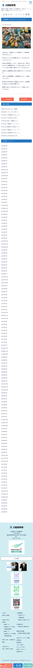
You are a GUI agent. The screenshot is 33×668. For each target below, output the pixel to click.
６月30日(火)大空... (9, 136)
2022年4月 (4, 300)
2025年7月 (4, 184)
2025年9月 (4, 178)
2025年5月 (4, 190)
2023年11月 (4, 244)
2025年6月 (4, 187)
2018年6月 (4, 437)
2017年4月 (4, 479)
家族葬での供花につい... (11, 127)
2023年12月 (4, 241)
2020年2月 (4, 378)
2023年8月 (4, 253)
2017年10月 (4, 461)
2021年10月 (4, 318)
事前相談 (18, 642)
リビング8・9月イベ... (10, 112)
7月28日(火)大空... (9, 118)
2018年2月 (4, 449)
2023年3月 (4, 268)
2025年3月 (4, 196)
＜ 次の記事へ (7, 99)
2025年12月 (4, 170)
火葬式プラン (21, 615)
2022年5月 (4, 297)
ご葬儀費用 (19, 613)
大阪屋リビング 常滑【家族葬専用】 (9, 628)
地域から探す (5, 620)
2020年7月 (4, 363)
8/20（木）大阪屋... (9, 109)
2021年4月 (4, 336)
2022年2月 (4, 306)
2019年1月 (4, 417)
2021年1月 (4, 345)
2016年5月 (4, 512)
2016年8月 (4, 503)
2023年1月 (4, 274)
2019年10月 (4, 390)
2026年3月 (4, 161)
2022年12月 (4, 277)
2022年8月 (4, 289)
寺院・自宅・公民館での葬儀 (8, 641)
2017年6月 (4, 473)
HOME (4, 613)
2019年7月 (4, 399)
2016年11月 (4, 494)
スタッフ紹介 (20, 644)
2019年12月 (4, 384)
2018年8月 (4, 431)
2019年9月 (4, 393)
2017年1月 (4, 488)
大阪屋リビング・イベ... (11, 130)
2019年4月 (4, 408)
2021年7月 (4, 327)
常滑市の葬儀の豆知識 (24, 633)
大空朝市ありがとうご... (11, 115)
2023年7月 (4, 256)
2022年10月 (4, 283)
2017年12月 (4, 455)
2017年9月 (4, 464)
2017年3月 (4, 482)
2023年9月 (4, 250)
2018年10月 (4, 425)
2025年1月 (4, 202)
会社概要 (16, 558)
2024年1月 (4, 238)
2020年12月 (4, 348)
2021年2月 (4, 342)
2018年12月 (4, 419)
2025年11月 (4, 173)
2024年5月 (4, 226)
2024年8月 (4, 217)
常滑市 (4, 622)
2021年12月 (4, 312)
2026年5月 (4, 155)
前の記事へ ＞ (25, 99)
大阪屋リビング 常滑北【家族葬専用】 (10, 635)
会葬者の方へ (20, 651)
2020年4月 (4, 372)
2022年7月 (4, 292)
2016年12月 (4, 491)
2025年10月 (4, 175)
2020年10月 (4, 354)
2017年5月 (4, 476)
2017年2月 (4, 485)
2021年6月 (4, 330)
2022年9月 (4, 286)
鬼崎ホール (7, 631)
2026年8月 (4, 146)
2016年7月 (4, 506)
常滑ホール (7, 624)
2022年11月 (4, 280)
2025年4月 (4, 193)
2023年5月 (4, 262)
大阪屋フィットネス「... (11, 124)
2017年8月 (4, 467)
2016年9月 (4, 500)
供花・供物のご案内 (7, 649)
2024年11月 (4, 208)
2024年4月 (4, 229)
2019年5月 (4, 405)
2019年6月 (4, 402)
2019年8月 (4, 396)
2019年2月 (4, 414)
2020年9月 (4, 357)
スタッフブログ (20, 647)
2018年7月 (4, 434)
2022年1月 (4, 309)
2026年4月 (4, 158)
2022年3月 (4, 303)
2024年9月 (4, 214)
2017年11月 (4, 458)
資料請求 (18, 640)
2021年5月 (4, 333)
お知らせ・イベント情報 (23, 638)
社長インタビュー (21, 649)
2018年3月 (4, 446)
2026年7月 (4, 149)
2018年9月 (4, 428)
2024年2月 (4, 235)
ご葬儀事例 (21, 617)
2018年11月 (4, 422)
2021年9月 (4, 321)
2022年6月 (4, 295)
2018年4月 (4, 443)
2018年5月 (4, 440)
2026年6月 (4, 152)
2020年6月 (4, 366)
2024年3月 (4, 232)
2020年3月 (4, 375)
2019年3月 (4, 411)
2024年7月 (4, 220)
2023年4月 (4, 265)
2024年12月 (4, 205)
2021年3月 (4, 339)
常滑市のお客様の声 (23, 626)
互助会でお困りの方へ (24, 620)
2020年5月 (4, 369)
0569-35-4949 (16, 538)
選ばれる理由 (5, 615)
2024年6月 (4, 223)
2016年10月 (4, 497)
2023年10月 (4, 247)
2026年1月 (4, 167)
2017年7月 (4, 470)
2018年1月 (4, 452)
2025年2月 (4, 199)
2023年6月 (4, 259)
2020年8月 (4, 360)
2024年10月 (4, 211)
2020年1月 (4, 381)
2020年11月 (4, 351)
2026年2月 (4, 164)
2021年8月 (4, 324)
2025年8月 (4, 181)
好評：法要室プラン (9, 121)
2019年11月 (4, 387)
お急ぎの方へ (5, 646)
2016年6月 (4, 509)
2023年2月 (4, 271)
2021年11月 (4, 315)
